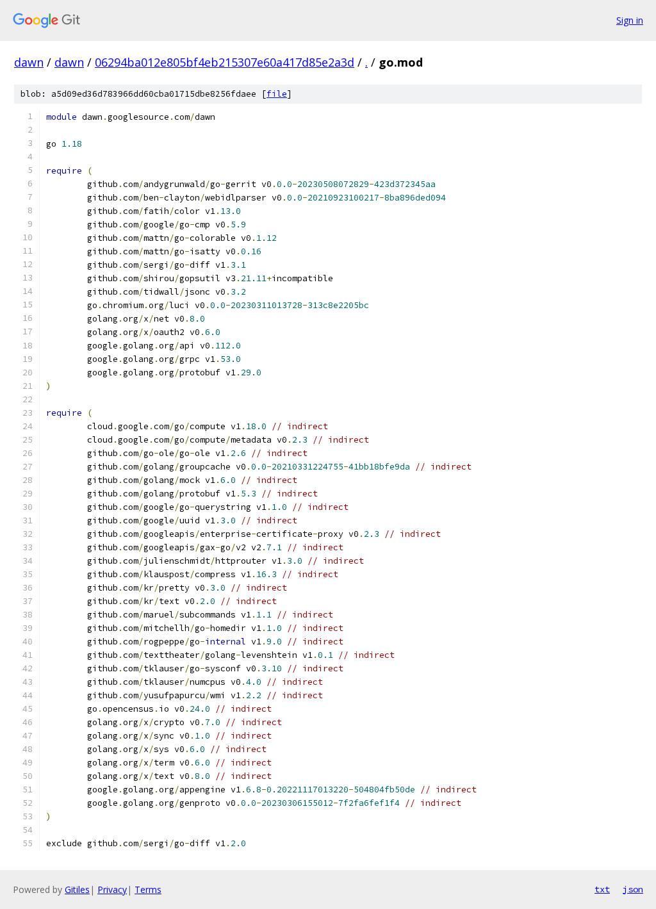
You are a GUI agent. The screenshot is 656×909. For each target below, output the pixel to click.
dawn (29, 62)
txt (602, 889)
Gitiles (77, 889)
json (633, 889)
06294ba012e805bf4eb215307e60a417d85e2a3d (224, 62)
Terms (148, 889)
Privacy (112, 889)
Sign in (629, 20)
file (276, 93)
